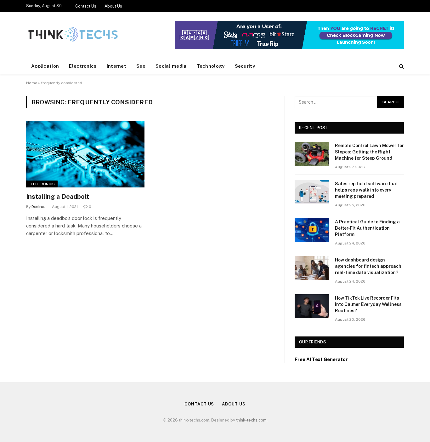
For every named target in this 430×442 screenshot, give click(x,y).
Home (31, 83)
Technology (211, 66)
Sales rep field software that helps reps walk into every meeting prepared (366, 190)
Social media (171, 66)
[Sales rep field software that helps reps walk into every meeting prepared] (312, 192)
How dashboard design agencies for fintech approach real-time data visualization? (368, 266)
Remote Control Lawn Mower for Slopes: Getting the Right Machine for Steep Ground (369, 152)
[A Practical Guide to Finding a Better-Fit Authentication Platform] (312, 230)
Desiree (38, 206)
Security (245, 66)
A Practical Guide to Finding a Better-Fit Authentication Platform (367, 228)
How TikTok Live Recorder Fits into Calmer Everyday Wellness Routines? (368, 304)
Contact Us (85, 6)
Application (45, 66)
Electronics (82, 66)
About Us (113, 6)
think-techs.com (251, 420)
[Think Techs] (73, 35)
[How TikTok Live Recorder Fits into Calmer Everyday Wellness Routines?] (312, 306)
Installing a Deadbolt (57, 196)
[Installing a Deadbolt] (85, 154)
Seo (140, 66)
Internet (116, 66)
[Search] (401, 66)
